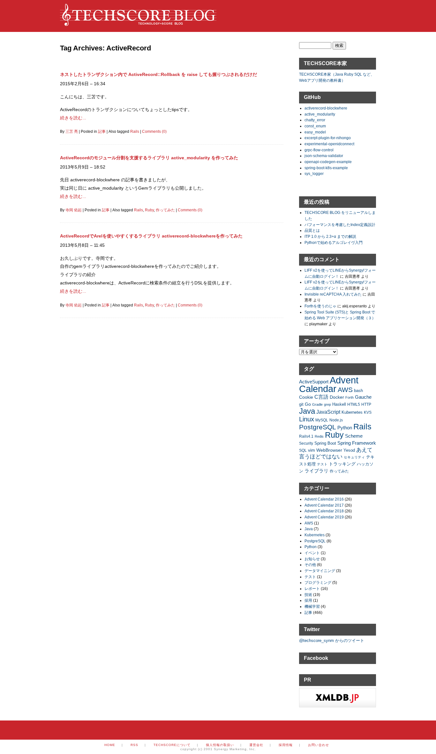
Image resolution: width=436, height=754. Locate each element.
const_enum (315, 126)
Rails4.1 (306, 436)
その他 (310, 564)
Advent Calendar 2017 (324, 505)
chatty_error (314, 120)
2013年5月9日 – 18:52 (82, 167)
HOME (109, 745)
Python (344, 427)
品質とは (312, 230)
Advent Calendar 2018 (324, 511)
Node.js (336, 420)
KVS (368, 412)
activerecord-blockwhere (325, 108)
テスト (322, 464)
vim (311, 450)
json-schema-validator (323, 156)
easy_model (315, 132)
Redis (319, 436)
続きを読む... (73, 117)
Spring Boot (325, 443)
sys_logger (314, 173)
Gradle (317, 404)
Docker (337, 397)
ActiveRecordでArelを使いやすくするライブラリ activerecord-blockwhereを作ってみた (151, 235)
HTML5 (353, 404)
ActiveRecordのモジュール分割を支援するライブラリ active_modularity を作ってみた (149, 157)
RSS (134, 745)
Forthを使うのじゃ (320, 306)
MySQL (321, 420)
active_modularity (319, 114)
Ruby (149, 210)
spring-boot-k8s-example (326, 168)
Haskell (339, 404)
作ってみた (165, 210)
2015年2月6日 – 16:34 (82, 83)
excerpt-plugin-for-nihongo (327, 138)
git (301, 404)
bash (358, 390)
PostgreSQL (317, 427)
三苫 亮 (71, 131)
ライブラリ (316, 470)
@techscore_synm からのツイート (331, 640)
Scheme (354, 436)
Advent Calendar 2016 (324, 499)
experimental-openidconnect (329, 144)
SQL (303, 450)
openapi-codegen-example (328, 162)
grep (327, 404)
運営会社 (256, 745)
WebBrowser (329, 450)
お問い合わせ (318, 745)
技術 (308, 594)
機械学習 (312, 606)
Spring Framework (356, 443)
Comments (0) (154, 131)
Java (307, 411)
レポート (312, 588)
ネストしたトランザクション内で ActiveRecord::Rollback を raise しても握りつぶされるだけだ (158, 74)
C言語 (321, 397)
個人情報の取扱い (220, 745)
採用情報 (286, 745)
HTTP (366, 404)
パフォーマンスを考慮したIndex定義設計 (339, 224)
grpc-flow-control (319, 150)
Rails (134, 131)
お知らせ (312, 559)
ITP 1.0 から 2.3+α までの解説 (330, 236)
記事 (102, 131)
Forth (349, 397)
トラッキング (342, 463)
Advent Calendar (328, 384)
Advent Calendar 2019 (324, 517)
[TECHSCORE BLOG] (138, 23)
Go (308, 404)
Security (306, 443)
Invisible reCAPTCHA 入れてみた (333, 294)
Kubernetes (352, 412)
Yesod (349, 450)
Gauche (363, 397)
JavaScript (328, 412)
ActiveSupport (313, 381)
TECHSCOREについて (172, 745)
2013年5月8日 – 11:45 (82, 245)
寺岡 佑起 (73, 210)
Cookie (306, 397)
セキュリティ (354, 457)
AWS (345, 389)
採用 (308, 600)
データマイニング (319, 571)
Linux (306, 419)
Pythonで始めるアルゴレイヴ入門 (333, 242)
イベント (312, 553)
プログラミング (317, 582)
